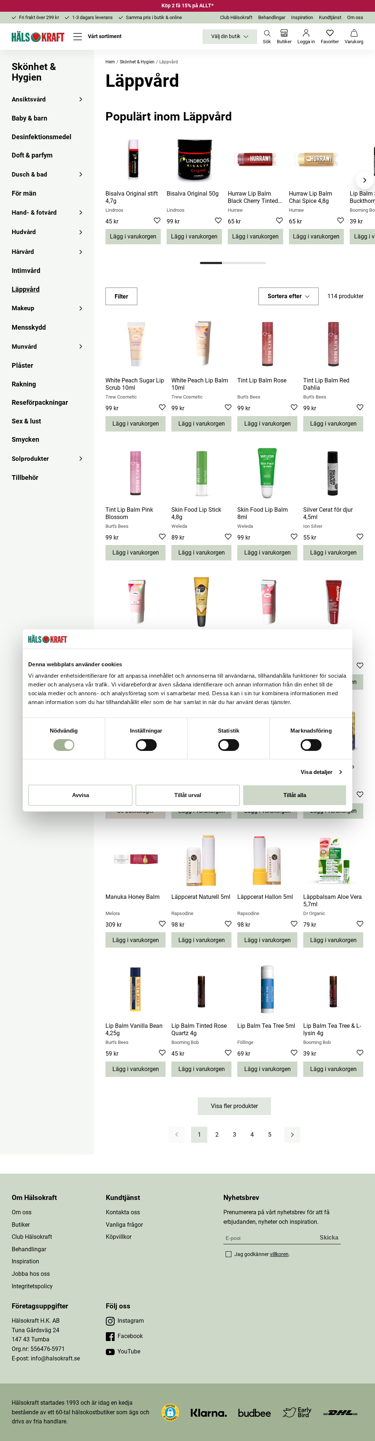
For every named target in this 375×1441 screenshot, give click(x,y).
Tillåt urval (187, 795)
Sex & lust (26, 421)
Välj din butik (225, 36)
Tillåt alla (294, 795)
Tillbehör (25, 477)
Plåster (22, 365)
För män (24, 193)
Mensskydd (29, 327)
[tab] (211, 263)
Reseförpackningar (40, 402)
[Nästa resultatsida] (292, 1135)
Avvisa (80, 795)
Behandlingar (271, 17)
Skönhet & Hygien (34, 72)
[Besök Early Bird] (297, 1411)
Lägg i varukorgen (133, 236)
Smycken (25, 439)
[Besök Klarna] (209, 1412)
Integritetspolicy (32, 1286)
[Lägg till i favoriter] (157, 221)
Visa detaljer (317, 772)
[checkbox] (228, 1254)
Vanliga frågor (124, 1224)
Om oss (355, 17)
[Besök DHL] (340, 1412)
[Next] (365, 180)
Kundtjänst (330, 17)
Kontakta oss (123, 1212)
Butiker (21, 1224)
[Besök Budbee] (254, 1412)
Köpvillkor (118, 1236)
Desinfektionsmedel (41, 137)
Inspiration (302, 17)
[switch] (146, 745)
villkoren (279, 1254)
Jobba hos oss (31, 1273)
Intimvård (26, 270)
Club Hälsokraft (236, 17)
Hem (110, 61)
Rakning (24, 384)
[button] (289, 296)
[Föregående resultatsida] (176, 1135)
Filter (121, 296)
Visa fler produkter (234, 1106)
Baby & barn (29, 118)
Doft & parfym (32, 155)
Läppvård (26, 289)
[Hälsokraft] (38, 36)
